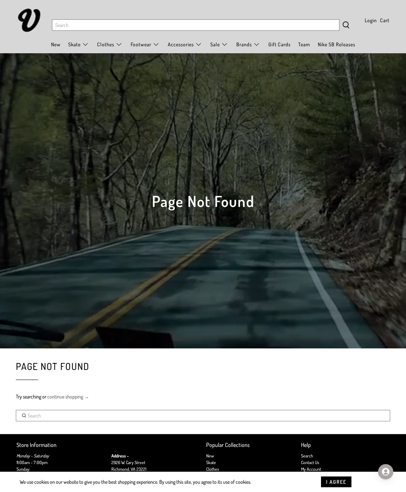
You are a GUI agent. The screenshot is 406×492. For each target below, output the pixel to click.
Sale (215, 44)
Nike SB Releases (336, 44)
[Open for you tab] (385, 471)
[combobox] (195, 25)
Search (307, 455)
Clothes (212, 469)
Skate (211, 462)
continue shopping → (68, 396)
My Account (311, 469)
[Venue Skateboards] (29, 20)
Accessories (181, 44)
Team (304, 44)
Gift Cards (279, 44)
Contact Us (310, 462)
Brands (244, 44)
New (56, 44)
